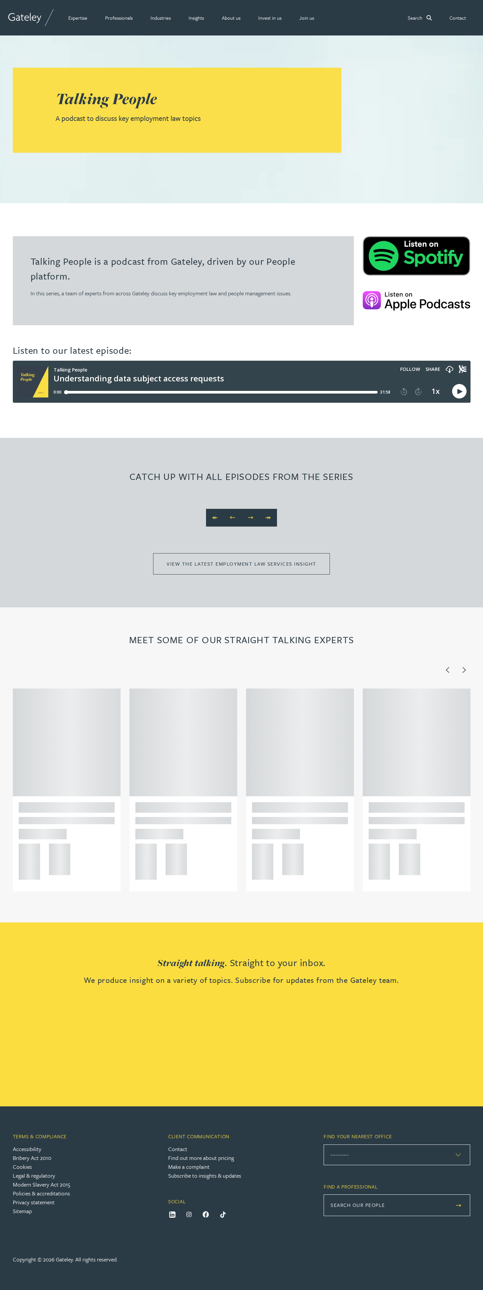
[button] (77, 18)
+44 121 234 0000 (27, 851)
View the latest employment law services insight (241, 563)
